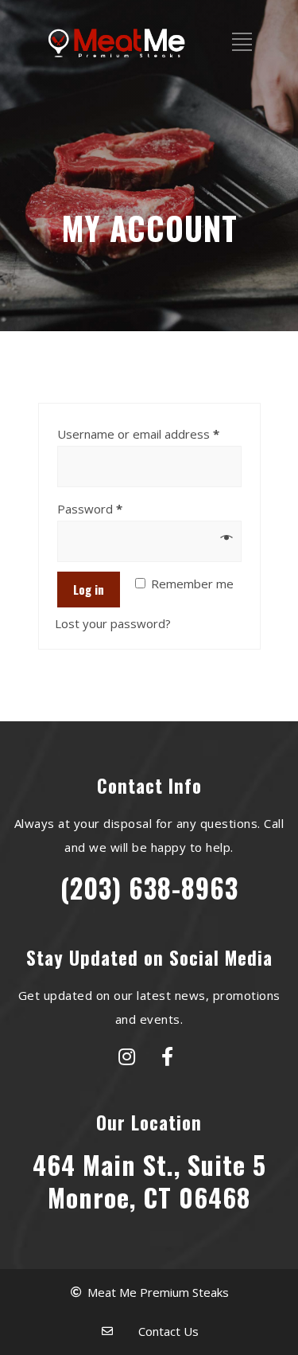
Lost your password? (113, 623)
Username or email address (138, 434)
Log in (88, 589)
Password (89, 509)
